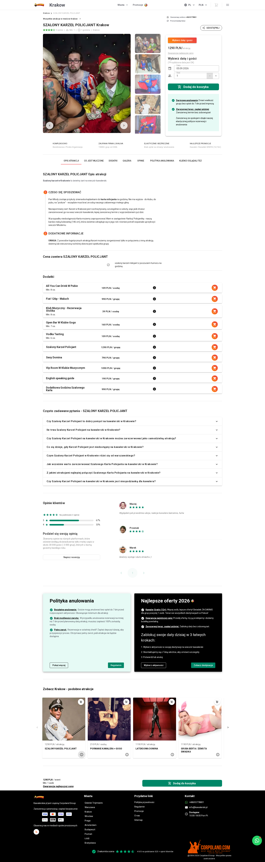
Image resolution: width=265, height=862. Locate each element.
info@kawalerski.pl (198, 807)
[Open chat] (257, 840)
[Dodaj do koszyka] (81, 702)
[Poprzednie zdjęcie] (49, 125)
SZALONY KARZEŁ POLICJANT (61, 748)
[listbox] (147, 83)
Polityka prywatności (144, 802)
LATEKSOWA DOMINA (147, 748)
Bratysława (90, 843)
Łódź (87, 838)
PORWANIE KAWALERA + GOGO (106, 748)
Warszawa (90, 807)
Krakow (46, 13)
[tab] (71, 160)
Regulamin (139, 806)
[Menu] (227, 5)
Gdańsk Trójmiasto (94, 803)
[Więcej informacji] (154, 287)
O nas (137, 815)
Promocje (139, 811)
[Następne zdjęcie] (124, 125)
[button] (170, 68)
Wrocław (89, 816)
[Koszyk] (216, 5)
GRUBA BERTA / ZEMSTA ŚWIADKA (194, 750)
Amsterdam (90, 825)
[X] (36, 832)
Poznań (88, 834)
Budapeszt (90, 829)
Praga (87, 820)
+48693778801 (196, 802)
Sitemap (138, 820)
